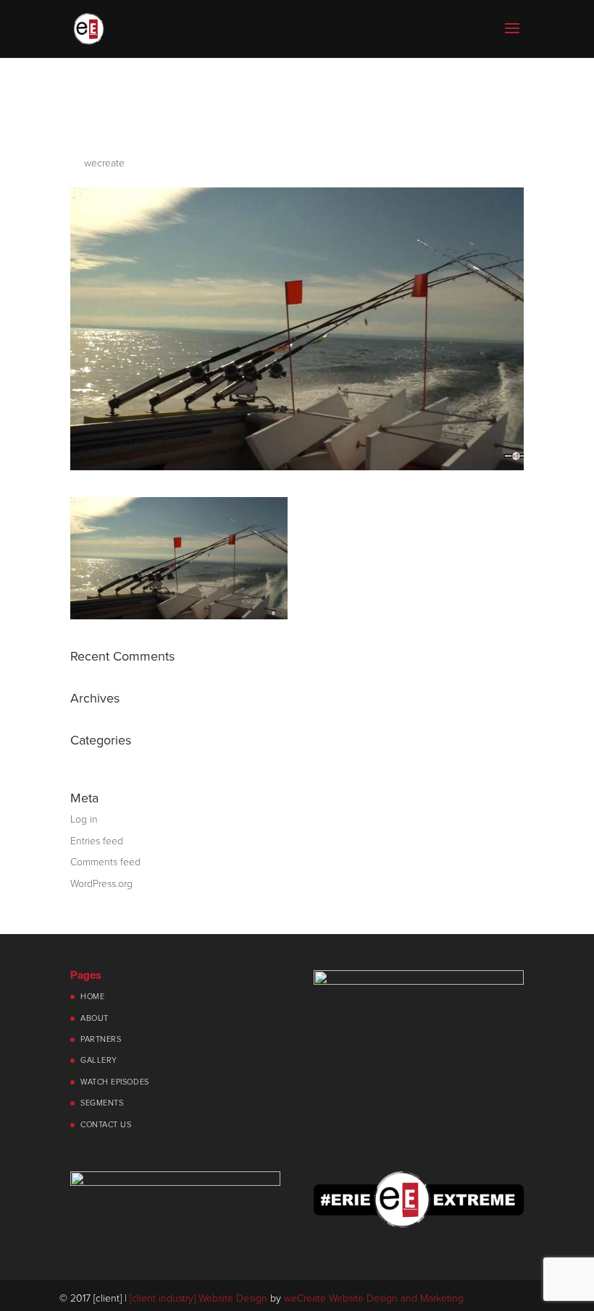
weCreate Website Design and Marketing (374, 1298)
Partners (100, 1039)
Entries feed (96, 841)
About (94, 1018)
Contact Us (106, 1124)
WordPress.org (101, 884)
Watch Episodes (114, 1082)
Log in (84, 819)
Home (92, 996)
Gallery (98, 1060)
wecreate (104, 163)
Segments (101, 1103)
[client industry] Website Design (198, 1298)
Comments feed (105, 862)
